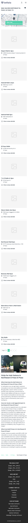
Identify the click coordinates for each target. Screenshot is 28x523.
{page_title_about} (14, 477)
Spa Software (14, 506)
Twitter (14, 492)
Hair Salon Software (14, 504)
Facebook (14, 490)
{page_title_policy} (14, 465)
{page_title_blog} (14, 484)
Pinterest (14, 497)
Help (14, 479)
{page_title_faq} (14, 481)
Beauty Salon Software (14, 510)
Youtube (14, 495)
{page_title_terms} (14, 468)
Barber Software (14, 513)
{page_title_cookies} (14, 470)
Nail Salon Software (14, 508)
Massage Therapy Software (14, 515)
